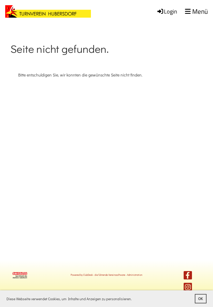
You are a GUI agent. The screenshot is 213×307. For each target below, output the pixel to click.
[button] (133, 299)
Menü (199, 11)
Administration (134, 274)
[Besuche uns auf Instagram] (188, 288)
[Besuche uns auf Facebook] (188, 276)
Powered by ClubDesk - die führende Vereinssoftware (98, 274)
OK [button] (200, 298)
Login (170, 11)
